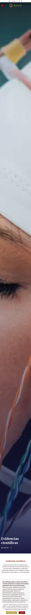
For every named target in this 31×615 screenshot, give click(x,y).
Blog (9, 1)
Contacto (13, 1)
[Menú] (2, 5)
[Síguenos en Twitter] (19, 1)
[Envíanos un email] (21, 1)
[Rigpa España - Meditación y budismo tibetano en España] (15, 5)
